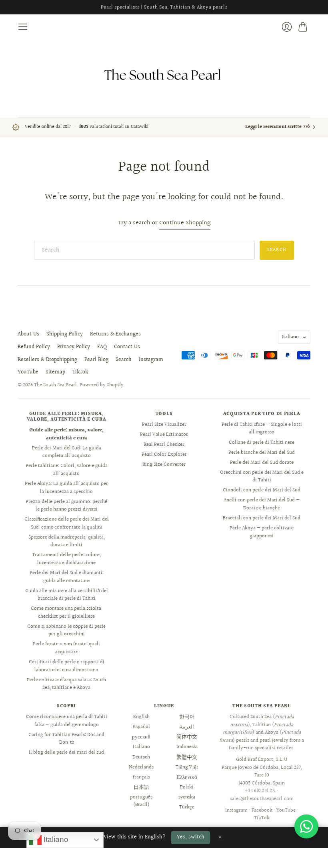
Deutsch (141, 757)
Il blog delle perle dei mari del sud (66, 752)
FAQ (102, 347)
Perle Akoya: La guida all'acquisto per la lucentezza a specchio (66, 488)
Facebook (262, 810)
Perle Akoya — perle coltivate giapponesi (262, 532)
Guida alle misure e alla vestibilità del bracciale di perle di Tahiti (66, 595)
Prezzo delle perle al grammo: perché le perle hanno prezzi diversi (66, 506)
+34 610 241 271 (260, 791)
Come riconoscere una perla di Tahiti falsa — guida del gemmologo (66, 721)
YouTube (28, 372)
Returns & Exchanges (115, 334)
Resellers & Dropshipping (47, 359)
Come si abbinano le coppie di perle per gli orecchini (66, 630)
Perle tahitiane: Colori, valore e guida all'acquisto (67, 470)
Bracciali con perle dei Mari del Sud (261, 518)
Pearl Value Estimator (164, 435)
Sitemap (55, 372)
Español (141, 727)
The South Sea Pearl (55, 385)
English (141, 717)
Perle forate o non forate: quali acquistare (66, 648)
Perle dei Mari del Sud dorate (262, 463)
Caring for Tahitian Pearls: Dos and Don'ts (66, 739)
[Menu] (22, 26)
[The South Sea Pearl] (164, 75)
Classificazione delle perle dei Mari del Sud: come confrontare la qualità (66, 523)
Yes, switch (190, 837)
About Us (28, 334)
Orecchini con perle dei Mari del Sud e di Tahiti (262, 477)
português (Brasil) (141, 801)
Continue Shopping (184, 223)
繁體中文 (186, 757)
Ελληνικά (187, 777)
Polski (187, 787)
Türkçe (186, 807)
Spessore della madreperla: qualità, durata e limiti (66, 541)
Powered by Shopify (102, 385)
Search (124, 359)
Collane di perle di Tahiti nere (261, 443)
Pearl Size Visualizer (164, 425)
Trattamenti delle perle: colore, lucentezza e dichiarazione (66, 559)
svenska (186, 797)
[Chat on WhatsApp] (306, 826)
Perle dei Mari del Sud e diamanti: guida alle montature (67, 577)
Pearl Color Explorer (164, 455)
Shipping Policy (64, 334)
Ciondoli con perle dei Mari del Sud (261, 490)
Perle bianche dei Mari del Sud (261, 453)
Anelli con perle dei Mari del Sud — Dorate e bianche (262, 504)
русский (141, 737)
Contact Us (127, 347)
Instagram (151, 359)
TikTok (80, 372)
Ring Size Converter (164, 465)
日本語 (141, 787)
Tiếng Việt (187, 767)
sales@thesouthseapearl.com (262, 799)
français (141, 777)
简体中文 (186, 737)
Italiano (290, 337)
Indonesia (187, 747)
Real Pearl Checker (164, 445)
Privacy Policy (73, 347)
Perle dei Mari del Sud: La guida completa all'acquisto (66, 452)
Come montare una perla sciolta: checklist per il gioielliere (66, 613)
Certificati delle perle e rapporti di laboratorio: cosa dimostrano (66, 666)
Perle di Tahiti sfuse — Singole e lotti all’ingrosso (262, 429)
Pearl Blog (96, 359)
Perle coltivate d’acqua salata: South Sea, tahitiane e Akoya (66, 684)
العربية (187, 727)
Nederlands (141, 767)
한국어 (187, 717)
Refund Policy (34, 347)
